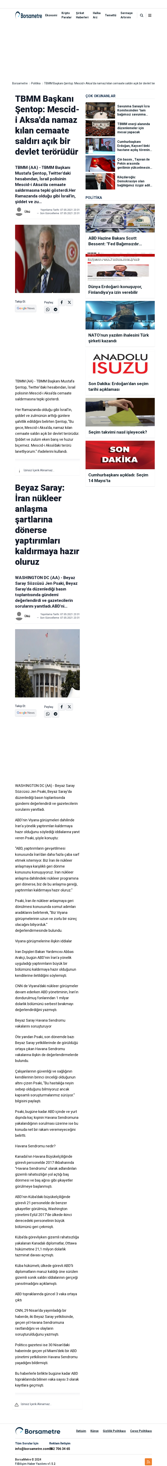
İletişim (81, 1431)
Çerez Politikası (141, 1431)
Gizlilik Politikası (114, 1431)
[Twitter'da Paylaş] (69, 302)
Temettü (110, 15)
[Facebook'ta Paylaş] (61, 302)
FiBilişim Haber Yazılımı (31, 1463)
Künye (94, 1431)
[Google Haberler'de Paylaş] (25, 308)
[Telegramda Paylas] (47, 309)
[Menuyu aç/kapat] (150, 15)
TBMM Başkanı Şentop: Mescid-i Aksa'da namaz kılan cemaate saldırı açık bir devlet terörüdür (104, 83)
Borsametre (20, 83)
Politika (36, 83)
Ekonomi (51, 15)
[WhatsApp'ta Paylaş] (55, 309)
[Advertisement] (83, 50)
